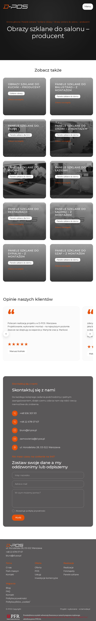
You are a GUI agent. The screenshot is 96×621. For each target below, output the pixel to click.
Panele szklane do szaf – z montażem (70, 252)
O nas (9, 567)
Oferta (38, 567)
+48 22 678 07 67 (29, 421)
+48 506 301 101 (28, 413)
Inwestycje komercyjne (46, 578)
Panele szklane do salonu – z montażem (70, 211)
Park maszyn (12, 571)
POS (37, 571)
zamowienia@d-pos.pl (32, 438)
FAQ (8, 591)
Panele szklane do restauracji (23, 210)
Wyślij (18, 517)
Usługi (38, 574)
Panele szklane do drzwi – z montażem (71, 127)
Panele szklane (71, 574)
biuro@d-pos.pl (28, 430)
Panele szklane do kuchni (23, 169)
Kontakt (10, 574)
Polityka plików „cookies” (18, 602)
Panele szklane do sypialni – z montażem (23, 253)
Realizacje (69, 567)
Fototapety (69, 571)
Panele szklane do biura (23, 127)
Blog (8, 588)
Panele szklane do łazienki (70, 169)
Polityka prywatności (16, 598)
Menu (87, 6)
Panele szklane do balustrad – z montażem (70, 87)
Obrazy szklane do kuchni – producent (24, 86)
